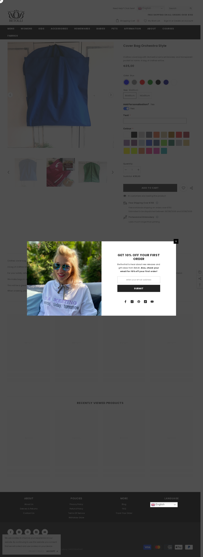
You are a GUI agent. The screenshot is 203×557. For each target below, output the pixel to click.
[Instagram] (132, 301)
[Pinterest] (138, 301)
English (159, 504)
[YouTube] (152, 301)
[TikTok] (145, 301)
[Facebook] (125, 301)
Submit (139, 288)
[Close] (176, 241)
